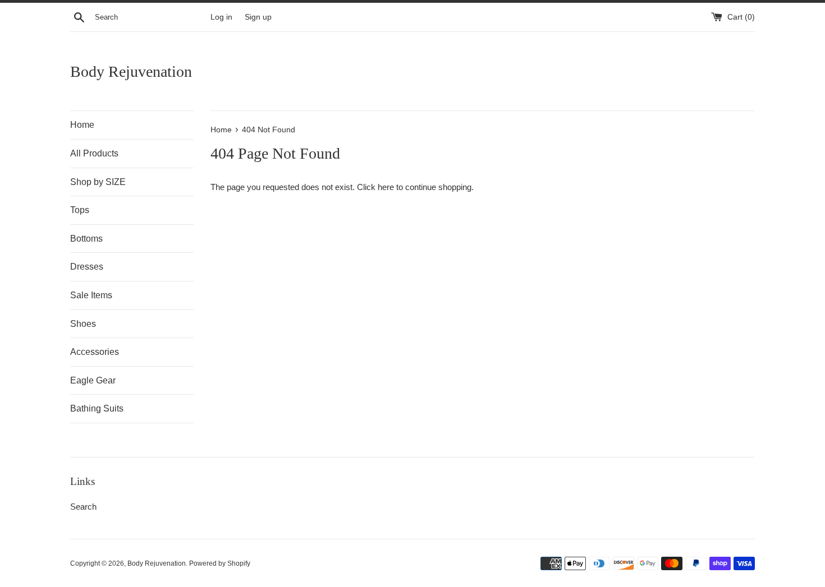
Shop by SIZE (98, 182)
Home (82, 125)
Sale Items (91, 295)
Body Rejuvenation (131, 71)
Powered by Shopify (219, 563)
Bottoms (86, 238)
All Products (94, 153)
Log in (221, 17)
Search (83, 506)
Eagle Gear (93, 380)
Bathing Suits (96, 408)
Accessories (94, 352)
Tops (79, 210)
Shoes (83, 324)
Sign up (258, 17)
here (386, 187)
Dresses (86, 266)
